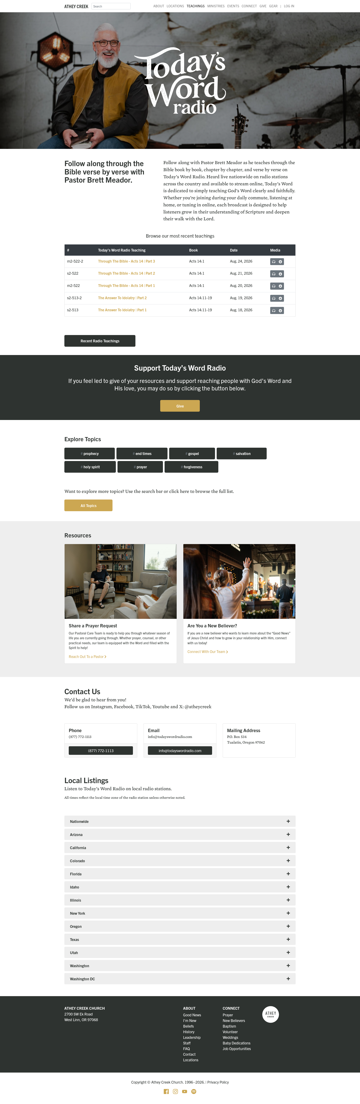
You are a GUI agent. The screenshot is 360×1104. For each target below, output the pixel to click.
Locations (175, 6)
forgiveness (191, 466)
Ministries (216, 6)
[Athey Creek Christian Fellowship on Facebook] (167, 1091)
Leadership (192, 1037)
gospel (192, 453)
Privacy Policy (218, 1082)
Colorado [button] (77, 860)
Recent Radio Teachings (100, 340)
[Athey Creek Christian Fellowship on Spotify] (193, 1091)
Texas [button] (74, 939)
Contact (189, 1054)
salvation (242, 453)
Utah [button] (74, 952)
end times (142, 453)
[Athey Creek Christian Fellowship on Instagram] (176, 1091)
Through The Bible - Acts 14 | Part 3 (126, 261)
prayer (140, 466)
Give (263, 6)
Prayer (228, 1014)
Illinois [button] (75, 900)
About (158, 6)
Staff (187, 1042)
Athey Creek (76, 6)
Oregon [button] (76, 926)
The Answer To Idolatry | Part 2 (122, 297)
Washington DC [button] (82, 978)
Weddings (230, 1037)
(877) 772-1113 (101, 750)
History (188, 1031)
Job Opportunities (237, 1048)
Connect (249, 6)
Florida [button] (75, 873)
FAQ (186, 1048)
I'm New (189, 1020)
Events (233, 6)
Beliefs (188, 1026)
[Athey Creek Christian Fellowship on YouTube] (185, 1091)
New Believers (234, 1020)
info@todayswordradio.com (180, 750)
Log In (289, 6)
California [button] (78, 847)
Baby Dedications (236, 1042)
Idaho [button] (74, 887)
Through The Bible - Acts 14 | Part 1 (126, 285)
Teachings (196, 6)
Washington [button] (79, 965)
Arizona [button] (76, 834)
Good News (192, 1014)
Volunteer (230, 1031)
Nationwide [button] (79, 821)
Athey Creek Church (84, 1008)
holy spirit (90, 466)
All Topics (88, 505)
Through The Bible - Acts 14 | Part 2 (126, 273)
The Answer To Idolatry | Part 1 (122, 309)
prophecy (90, 453)
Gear (273, 6)
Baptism (229, 1026)
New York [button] (77, 913)
